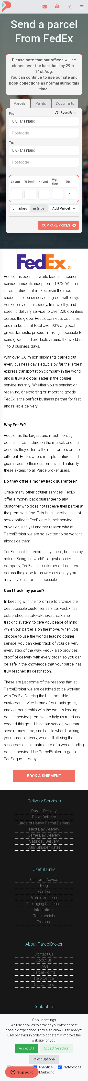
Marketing (46, 1072)
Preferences (72, 1067)
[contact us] (45, 7)
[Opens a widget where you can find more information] (22, 1072)
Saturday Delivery (44, 841)
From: (14, 114)
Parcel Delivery (44, 811)
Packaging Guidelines (44, 903)
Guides (44, 891)
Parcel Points (44, 972)
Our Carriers (44, 984)
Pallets (41, 103)
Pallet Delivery (44, 817)
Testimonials (44, 916)
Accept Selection (56, 1048)
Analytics (46, 1067)
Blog (44, 885)
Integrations (44, 910)
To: (11, 143)
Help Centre (44, 978)
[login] (70, 7)
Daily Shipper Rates (44, 847)
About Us (44, 960)
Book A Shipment (44, 776)
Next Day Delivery (44, 829)
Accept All (26, 1048)
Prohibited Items (44, 897)
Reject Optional (44, 1059)
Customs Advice (44, 879)
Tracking (44, 922)
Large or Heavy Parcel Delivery (44, 823)
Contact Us (44, 954)
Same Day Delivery (44, 835)
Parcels (20, 103)
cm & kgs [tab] (19, 208)
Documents (65, 103)
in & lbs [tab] (38, 208)
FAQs (44, 966)
